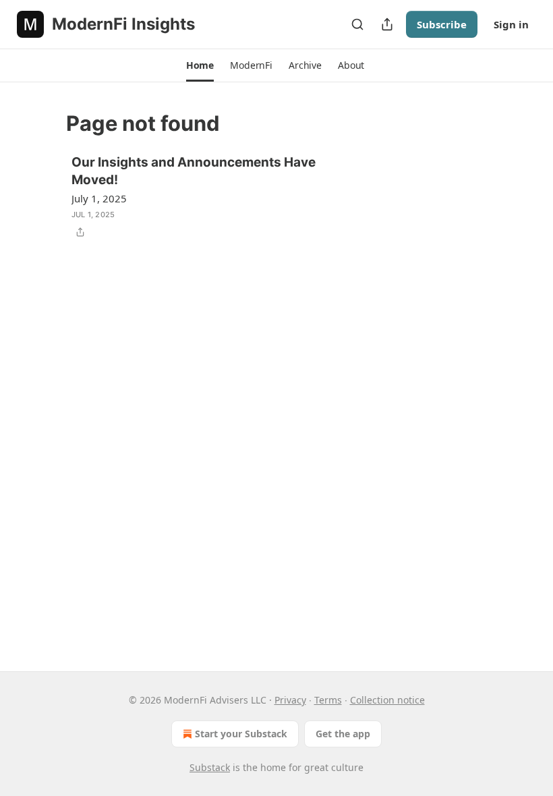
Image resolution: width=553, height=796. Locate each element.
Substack (210, 767)
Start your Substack (241, 733)
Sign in (511, 24)
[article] (276, 197)
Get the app (343, 733)
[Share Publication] (387, 24)
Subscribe (442, 24)
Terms (328, 699)
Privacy (290, 699)
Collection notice (387, 699)
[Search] (357, 24)
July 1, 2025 (99, 198)
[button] (200, 65)
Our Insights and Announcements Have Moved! (193, 171)
